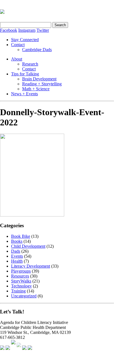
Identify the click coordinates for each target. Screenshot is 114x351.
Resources (20, 276)
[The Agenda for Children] (2, 348)
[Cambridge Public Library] (30, 348)
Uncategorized (24, 296)
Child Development (28, 246)
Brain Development (39, 78)
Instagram (26, 30)
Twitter (43, 30)
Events (17, 256)
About (16, 59)
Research (30, 64)
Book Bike (20, 236)
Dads (15, 251)
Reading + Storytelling (42, 83)
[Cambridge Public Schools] (19, 348)
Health (17, 261)
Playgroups (21, 271)
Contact (18, 44)
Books (16, 241)
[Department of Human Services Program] (24, 348)
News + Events (24, 93)
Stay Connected (25, 39)
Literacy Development (30, 266)
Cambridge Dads (37, 49)
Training (18, 291)
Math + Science (36, 88)
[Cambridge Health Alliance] (8, 348)
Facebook (8, 30)
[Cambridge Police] (13, 348)
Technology (21, 286)
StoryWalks (21, 281)
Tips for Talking (25, 74)
